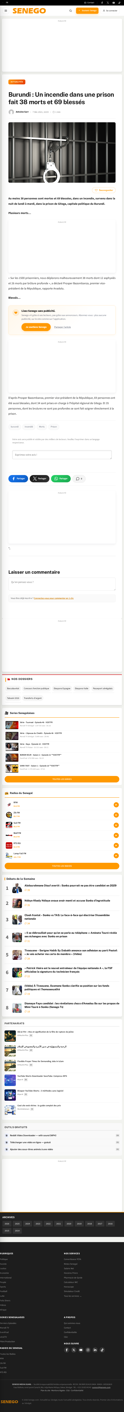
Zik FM (3, 1363)
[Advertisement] (62, 46)
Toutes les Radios (8, 1354)
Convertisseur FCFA (72, 1259)
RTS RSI (3, 1372)
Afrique (3, 1309)
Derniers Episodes (8, 1323)
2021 (58, 1223)
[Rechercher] (70, 10)
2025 (17, 1223)
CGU (66, 1337)
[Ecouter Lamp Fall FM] (116, 855)
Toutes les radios (62, 866)
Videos (3, 1305)
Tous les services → (73, 1296)
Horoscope (69, 1286)
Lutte (2, 1296)
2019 (79, 1223)
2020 (69, 1223)
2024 (27, 1223)
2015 (7, 1230)
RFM (2, 1358)
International (5, 1277)
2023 (38, 1223)
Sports (3, 1286)
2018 (89, 1223)
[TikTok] (119, 3)
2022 (48, 1223)
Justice (3, 1268)
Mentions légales (58, 1390)
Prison (54, 426)
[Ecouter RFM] (116, 804)
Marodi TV (4, 1327)
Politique (4, 1259)
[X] (74, 1350)
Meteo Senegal (70, 1264)
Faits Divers (5, 1300)
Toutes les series (62, 779)
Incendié (29, 426)
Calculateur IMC (71, 1282)
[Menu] (6, 10)
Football (3, 1291)
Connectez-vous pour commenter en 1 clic (54, 598)
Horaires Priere (71, 1273)
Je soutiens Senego (36, 327)
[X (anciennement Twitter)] (108, 3)
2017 (100, 1223)
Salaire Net (69, 1268)
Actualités (17, 81)
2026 (7, 1223)
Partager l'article (62, 327)
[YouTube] (114, 3)
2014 (17, 1230)
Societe (3, 1264)
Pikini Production (7, 1341)
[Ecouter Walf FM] (116, 835)
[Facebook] (102, 3)
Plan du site (45, 1390)
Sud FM (3, 1367)
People (3, 1282)
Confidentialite (70, 1332)
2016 (110, 1223)
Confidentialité (77, 1390)
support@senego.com (101, 1387)
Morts (42, 426)
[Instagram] (88, 1350)
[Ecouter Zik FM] (116, 815)
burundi (15, 426)
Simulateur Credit (72, 1291)
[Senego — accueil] (29, 10)
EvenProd (4, 1332)
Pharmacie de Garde (73, 1277)
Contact (67, 1327)
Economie (4, 1273)
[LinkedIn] (95, 1350)
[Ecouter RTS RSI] (116, 845)
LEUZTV (3, 1337)
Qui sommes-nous (72, 1323)
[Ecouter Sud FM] (116, 825)
